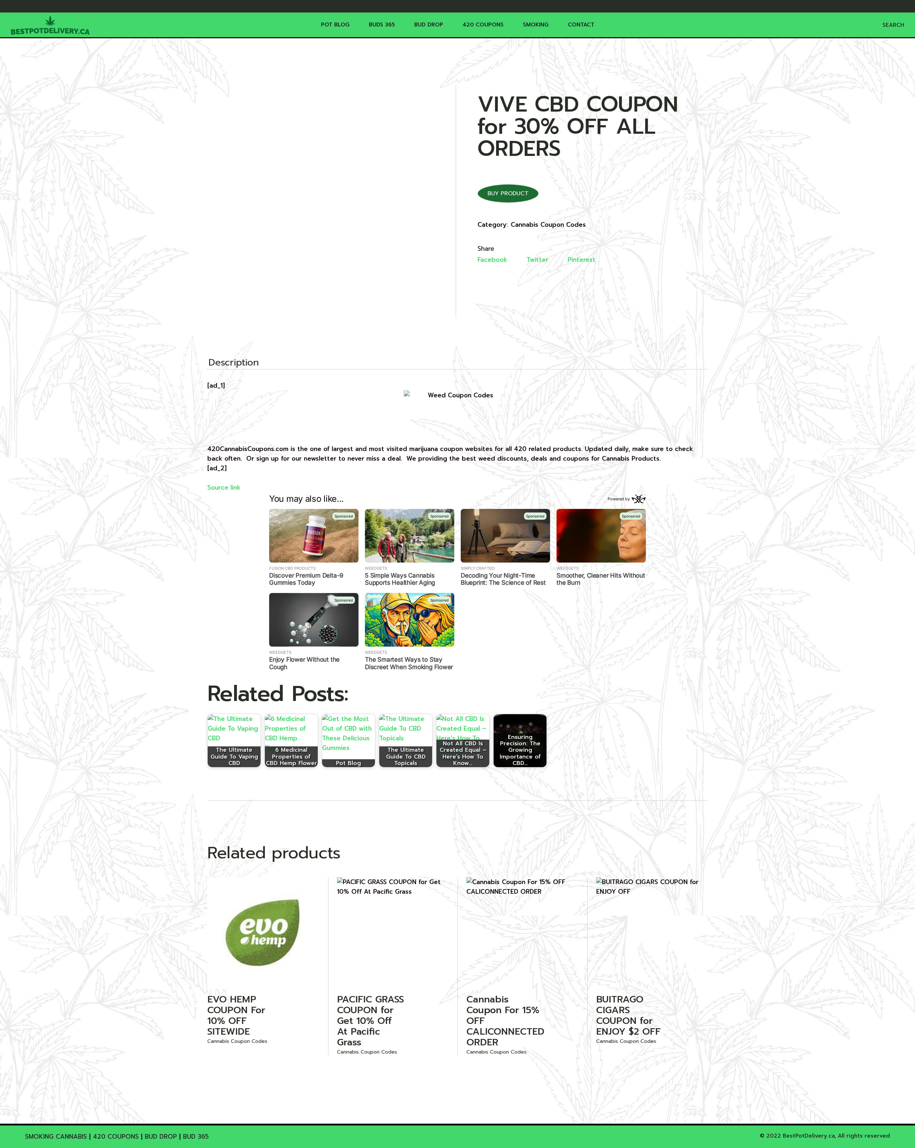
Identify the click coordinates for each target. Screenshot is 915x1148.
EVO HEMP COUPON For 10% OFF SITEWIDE (236, 1015)
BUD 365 (196, 1136)
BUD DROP (161, 1136)
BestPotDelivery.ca (809, 1136)
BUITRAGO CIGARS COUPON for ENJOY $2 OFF (628, 1015)
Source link (224, 487)
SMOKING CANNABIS (56, 1136)
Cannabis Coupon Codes (548, 224)
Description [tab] (233, 363)
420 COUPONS (116, 1136)
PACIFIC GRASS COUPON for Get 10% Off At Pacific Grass (370, 1020)
